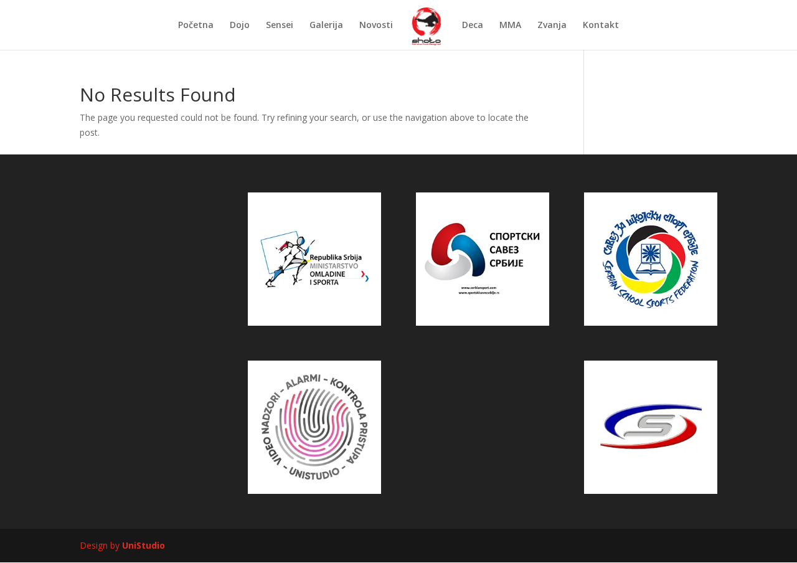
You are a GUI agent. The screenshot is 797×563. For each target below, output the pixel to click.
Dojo (240, 26)
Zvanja (552, 26)
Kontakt (601, 26)
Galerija (326, 26)
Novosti (376, 26)
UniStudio (143, 545)
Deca (472, 26)
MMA (510, 26)
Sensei (279, 26)
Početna (196, 26)
